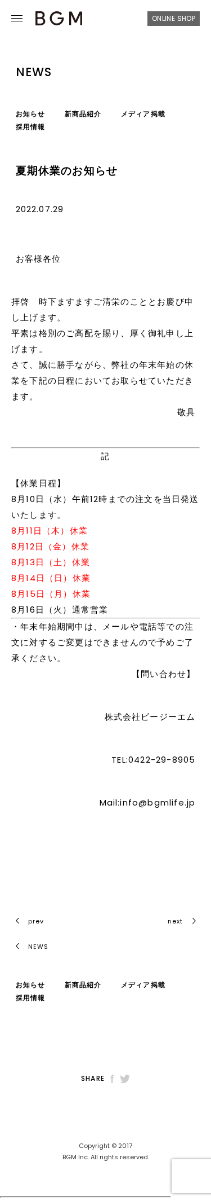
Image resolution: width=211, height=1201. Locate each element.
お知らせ (31, 113)
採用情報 (31, 126)
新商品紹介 (83, 113)
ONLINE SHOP (173, 18)
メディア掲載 (143, 113)
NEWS (37, 946)
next (175, 921)
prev (36, 921)
